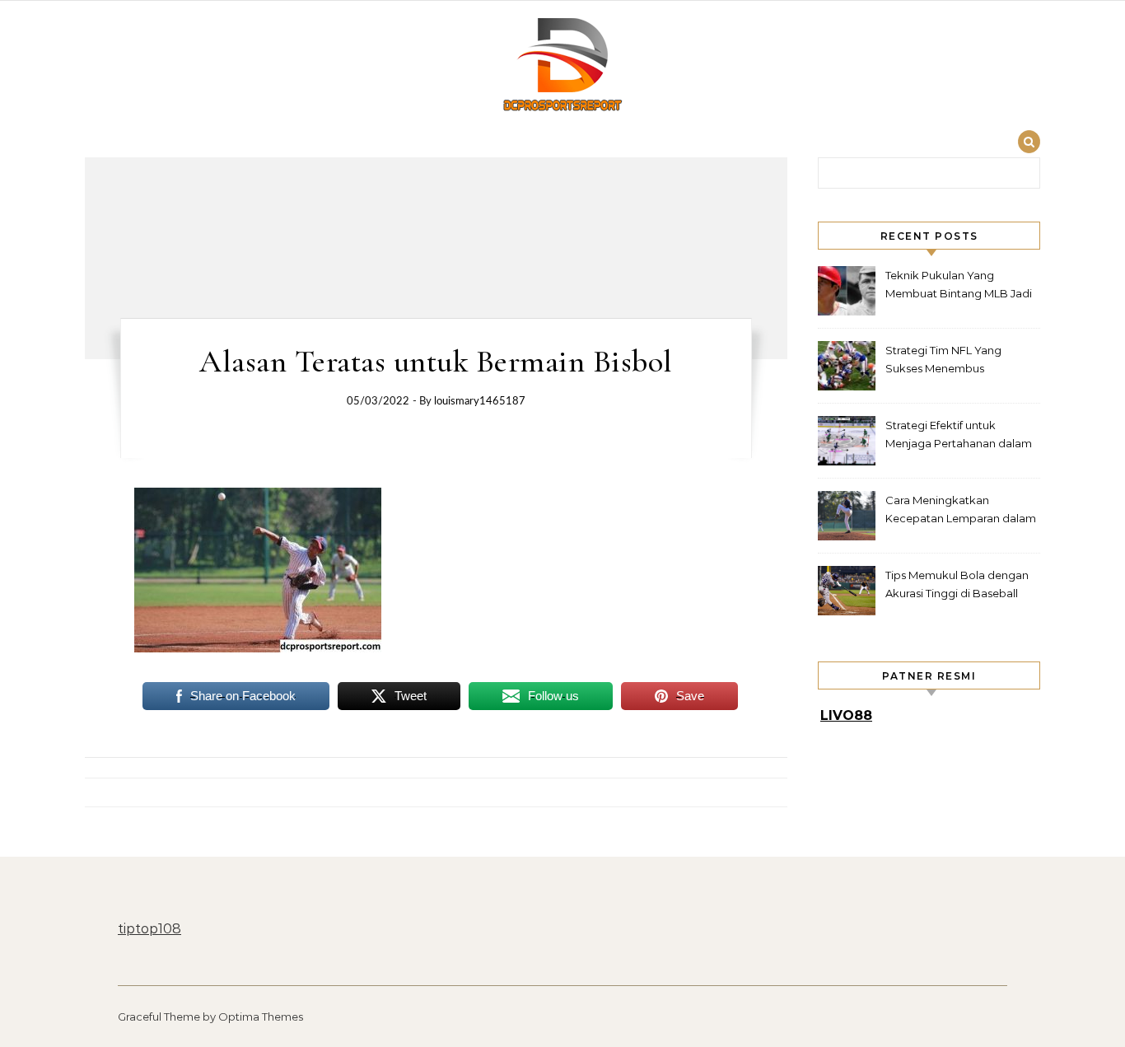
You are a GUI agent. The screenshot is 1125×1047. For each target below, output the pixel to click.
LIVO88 (846, 715)
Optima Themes (260, 1016)
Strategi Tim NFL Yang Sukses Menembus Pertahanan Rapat (943, 361)
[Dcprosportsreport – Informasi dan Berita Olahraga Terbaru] (562, 67)
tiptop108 (149, 929)
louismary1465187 (479, 401)
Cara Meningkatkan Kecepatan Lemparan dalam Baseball (960, 511)
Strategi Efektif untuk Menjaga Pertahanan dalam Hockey (958, 436)
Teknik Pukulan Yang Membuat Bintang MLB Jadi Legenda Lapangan (958, 286)
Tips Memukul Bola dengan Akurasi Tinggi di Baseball (957, 584)
